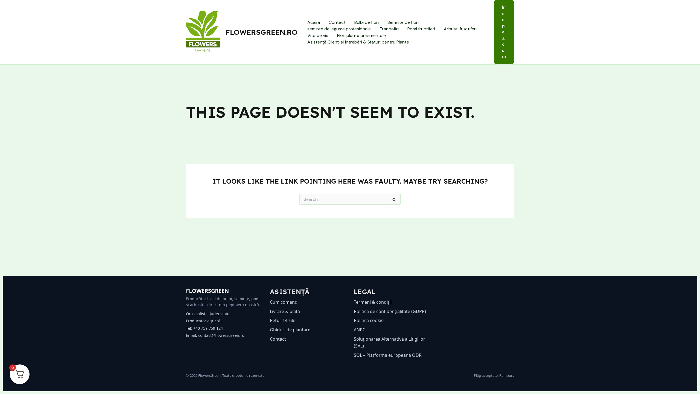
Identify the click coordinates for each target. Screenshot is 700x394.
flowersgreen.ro (262, 32)
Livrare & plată (285, 311)
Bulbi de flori (366, 22)
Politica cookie (369, 320)
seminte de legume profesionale (339, 29)
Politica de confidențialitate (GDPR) (390, 311)
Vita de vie (317, 35)
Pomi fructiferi (421, 29)
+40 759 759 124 (208, 328)
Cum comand (284, 302)
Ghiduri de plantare (290, 330)
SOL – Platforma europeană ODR (388, 355)
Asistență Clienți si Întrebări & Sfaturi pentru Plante (358, 42)
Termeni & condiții (373, 302)
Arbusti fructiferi (460, 29)
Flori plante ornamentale (361, 35)
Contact (337, 22)
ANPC (359, 330)
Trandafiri (389, 29)
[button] (504, 32)
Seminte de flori (403, 22)
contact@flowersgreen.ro (221, 335)
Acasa (313, 22)
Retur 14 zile (282, 320)
